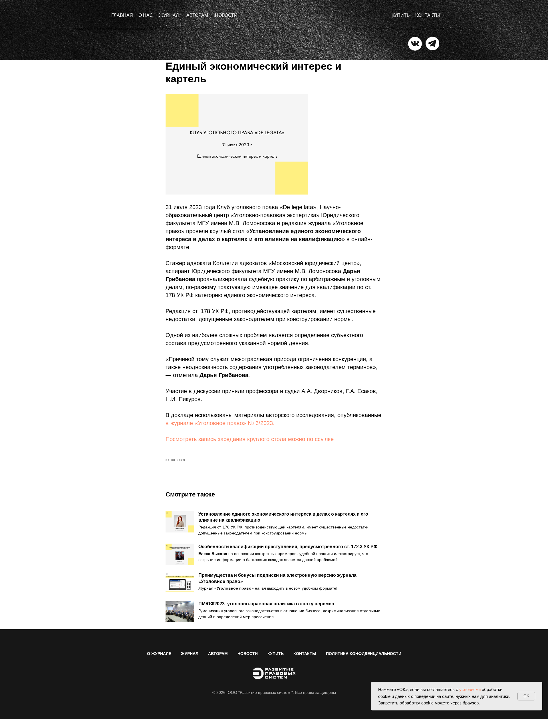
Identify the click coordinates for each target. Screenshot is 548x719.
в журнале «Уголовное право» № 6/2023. (220, 423)
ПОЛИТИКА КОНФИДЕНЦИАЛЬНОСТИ (363, 653)
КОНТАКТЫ (304, 653)
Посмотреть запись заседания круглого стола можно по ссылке (250, 439)
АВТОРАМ (218, 653)
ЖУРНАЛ (189, 653)
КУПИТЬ (275, 653)
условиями (470, 689)
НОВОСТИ (247, 653)
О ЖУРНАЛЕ (159, 653)
